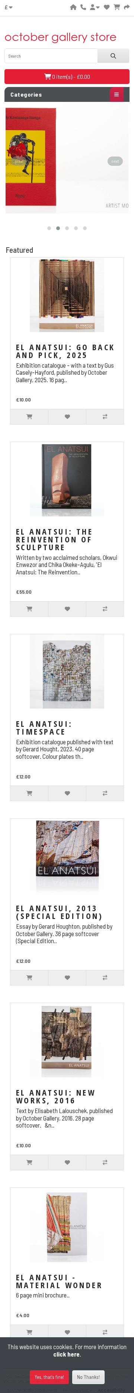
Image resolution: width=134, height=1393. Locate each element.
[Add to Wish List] (67, 416)
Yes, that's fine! (49, 1377)
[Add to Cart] (29, 416)
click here (66, 1354)
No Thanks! (88, 1377)
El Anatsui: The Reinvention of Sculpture (54, 539)
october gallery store (60, 36)
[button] (49, 228)
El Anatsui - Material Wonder (59, 1280)
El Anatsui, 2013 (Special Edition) (59, 911)
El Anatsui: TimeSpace (44, 727)
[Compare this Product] (105, 416)
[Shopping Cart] (117, 7)
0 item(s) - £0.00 (70, 76)
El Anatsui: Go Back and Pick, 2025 (65, 350)
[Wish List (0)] (106, 7)
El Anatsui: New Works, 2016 (56, 1096)
